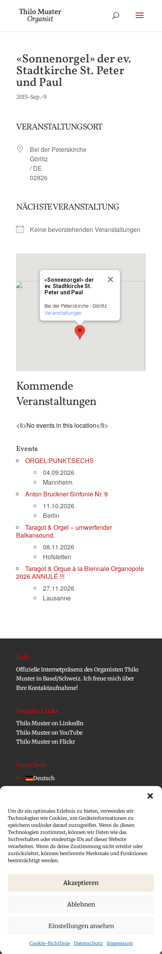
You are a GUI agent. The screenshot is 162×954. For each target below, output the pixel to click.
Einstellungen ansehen (81, 926)
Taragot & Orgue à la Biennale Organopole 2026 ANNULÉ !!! (80, 572)
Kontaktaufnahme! (53, 687)
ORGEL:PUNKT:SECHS (59, 460)
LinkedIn (71, 723)
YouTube (71, 732)
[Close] (110, 279)
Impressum (120, 943)
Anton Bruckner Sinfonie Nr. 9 (66, 493)
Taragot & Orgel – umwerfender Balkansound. (64, 531)
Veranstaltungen (63, 313)
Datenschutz (88, 943)
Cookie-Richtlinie (49, 943)
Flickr (67, 741)
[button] (150, 796)
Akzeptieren (81, 883)
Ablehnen (81, 904)
